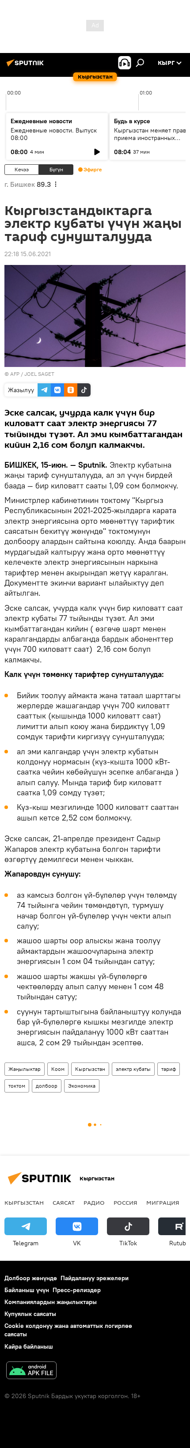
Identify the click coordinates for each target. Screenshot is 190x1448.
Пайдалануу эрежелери (95, 1278)
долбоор (46, 1085)
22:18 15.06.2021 (27, 254)
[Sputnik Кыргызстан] (26, 66)
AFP (14, 374)
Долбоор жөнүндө (30, 1278)
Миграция (162, 1202)
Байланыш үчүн (26, 1290)
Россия (125, 1202)
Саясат (64, 1202)
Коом (58, 1069)
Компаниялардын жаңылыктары (50, 1302)
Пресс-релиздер (77, 1290)
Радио (94, 1202)
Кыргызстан (90, 1069)
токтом (16, 1085)
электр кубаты (133, 1069)
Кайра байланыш (28, 1346)
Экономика (81, 1085)
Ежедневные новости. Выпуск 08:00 (54, 134)
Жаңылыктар (24, 1069)
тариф (168, 1069)
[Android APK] (31, 1371)
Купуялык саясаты (30, 1314)
